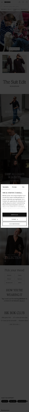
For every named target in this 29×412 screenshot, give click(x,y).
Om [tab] (23, 187)
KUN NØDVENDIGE (14, 224)
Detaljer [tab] (14, 187)
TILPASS (14, 219)
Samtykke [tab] (6, 187)
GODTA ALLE (14, 214)
